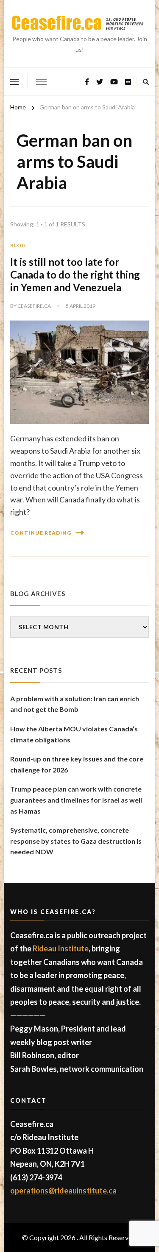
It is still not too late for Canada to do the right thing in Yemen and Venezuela (75, 274)
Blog (18, 245)
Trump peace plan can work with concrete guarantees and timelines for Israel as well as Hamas (76, 799)
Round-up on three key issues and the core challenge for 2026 (76, 764)
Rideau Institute (61, 948)
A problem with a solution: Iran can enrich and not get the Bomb (74, 704)
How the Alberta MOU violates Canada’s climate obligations (74, 734)
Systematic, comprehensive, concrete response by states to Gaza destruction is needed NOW (76, 841)
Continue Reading (40, 533)
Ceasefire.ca (34, 306)
